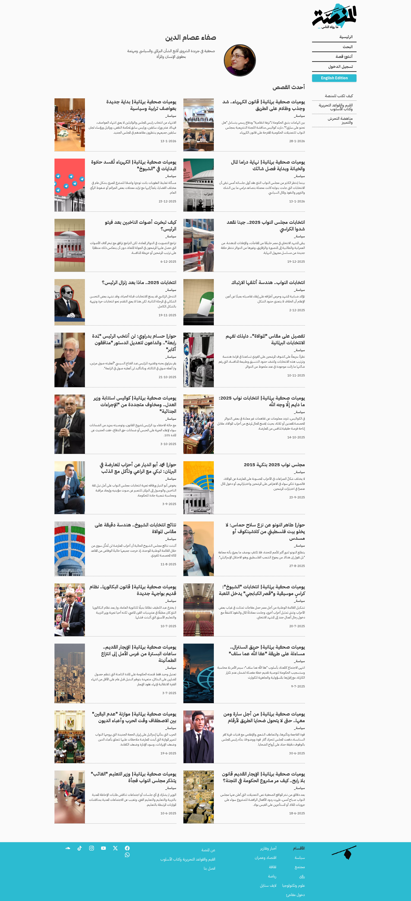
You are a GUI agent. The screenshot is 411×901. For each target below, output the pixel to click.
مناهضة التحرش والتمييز (340, 120)
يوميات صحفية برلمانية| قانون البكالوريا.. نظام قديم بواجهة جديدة (130, 586)
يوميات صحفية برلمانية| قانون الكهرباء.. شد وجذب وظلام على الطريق (256, 101)
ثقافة (272, 867)
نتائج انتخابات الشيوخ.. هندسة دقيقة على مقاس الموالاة (137, 524)
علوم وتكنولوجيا (293, 885)
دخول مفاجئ (295, 895)
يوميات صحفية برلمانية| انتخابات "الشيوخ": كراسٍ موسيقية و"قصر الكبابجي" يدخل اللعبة (246, 589)
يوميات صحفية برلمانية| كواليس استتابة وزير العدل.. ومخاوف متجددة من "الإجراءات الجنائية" (116, 400)
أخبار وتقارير (268, 848)
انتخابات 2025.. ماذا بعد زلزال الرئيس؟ (148, 282)
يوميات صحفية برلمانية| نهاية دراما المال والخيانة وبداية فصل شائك (258, 161)
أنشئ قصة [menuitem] (344, 57)
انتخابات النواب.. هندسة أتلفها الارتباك (278, 282)
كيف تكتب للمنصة (339, 96)
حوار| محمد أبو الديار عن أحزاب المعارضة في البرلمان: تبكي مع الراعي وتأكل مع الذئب (121, 464)
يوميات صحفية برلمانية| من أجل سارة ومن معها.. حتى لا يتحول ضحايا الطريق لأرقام (246, 713)
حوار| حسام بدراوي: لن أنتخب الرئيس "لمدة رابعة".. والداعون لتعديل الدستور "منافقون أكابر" (122, 338)
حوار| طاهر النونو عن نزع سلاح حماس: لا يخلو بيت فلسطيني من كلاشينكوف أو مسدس (248, 527)
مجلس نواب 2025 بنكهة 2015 (281, 464)
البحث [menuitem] (348, 47)
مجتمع (300, 867)
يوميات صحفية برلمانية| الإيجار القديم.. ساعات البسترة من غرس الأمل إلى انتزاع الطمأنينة (121, 649)
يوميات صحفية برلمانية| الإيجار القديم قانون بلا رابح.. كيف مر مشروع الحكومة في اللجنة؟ (249, 776)
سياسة (300, 858)
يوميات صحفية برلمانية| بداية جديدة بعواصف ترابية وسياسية (133, 101)
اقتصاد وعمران (265, 858)
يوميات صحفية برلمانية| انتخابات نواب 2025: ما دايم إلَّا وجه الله (259, 397)
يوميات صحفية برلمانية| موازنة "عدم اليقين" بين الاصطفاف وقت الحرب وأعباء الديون (116, 713)
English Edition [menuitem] (334, 78)
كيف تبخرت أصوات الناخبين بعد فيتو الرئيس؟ (144, 222)
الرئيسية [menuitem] (346, 37)
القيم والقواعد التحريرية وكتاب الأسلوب (336, 107)
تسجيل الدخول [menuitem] (340, 67)
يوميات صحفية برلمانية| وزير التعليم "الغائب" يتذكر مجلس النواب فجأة (126, 773)
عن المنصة (208, 850)
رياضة (272, 876)
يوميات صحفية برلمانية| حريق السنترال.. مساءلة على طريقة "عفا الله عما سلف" (249, 646)
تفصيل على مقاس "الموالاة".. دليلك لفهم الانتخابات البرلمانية (263, 335)
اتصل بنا (209, 868)
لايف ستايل (268, 885)
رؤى (302, 876)
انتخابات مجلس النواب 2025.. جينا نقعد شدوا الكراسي (265, 222)
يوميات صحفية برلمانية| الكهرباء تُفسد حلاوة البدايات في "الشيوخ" (130, 161)
